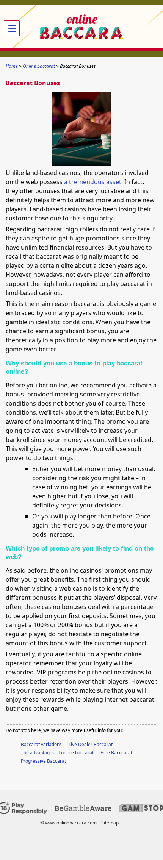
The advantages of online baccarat (57, 752)
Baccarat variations (41, 744)
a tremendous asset (92, 182)
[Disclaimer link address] (83, 809)
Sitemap (110, 822)
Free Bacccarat (116, 752)
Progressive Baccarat (43, 761)
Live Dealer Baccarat (91, 744)
